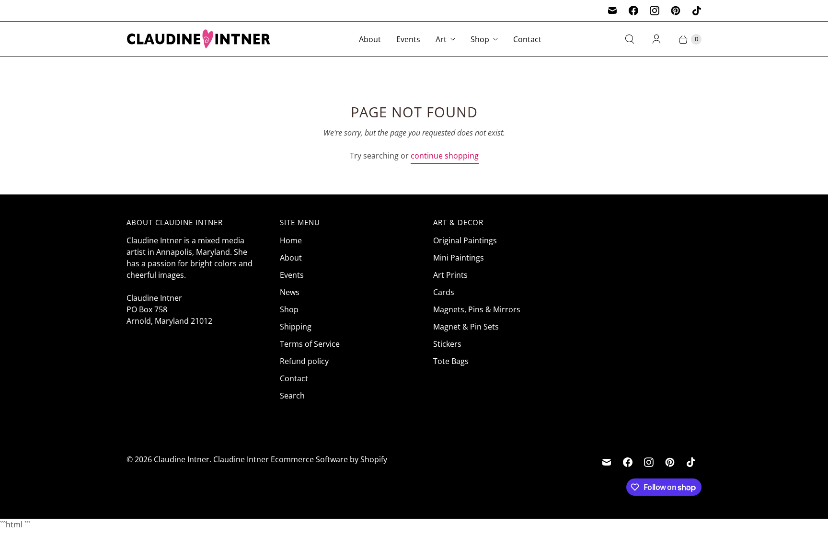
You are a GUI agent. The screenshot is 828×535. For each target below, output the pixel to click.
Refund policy (304, 361)
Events (408, 39)
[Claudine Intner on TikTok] (696, 10)
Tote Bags (451, 361)
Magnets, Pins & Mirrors (476, 309)
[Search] (629, 39)
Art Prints (450, 275)
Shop (480, 39)
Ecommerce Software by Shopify (329, 459)
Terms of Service (310, 344)
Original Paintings (465, 240)
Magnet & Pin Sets (466, 326)
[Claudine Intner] (198, 39)
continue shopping (445, 155)
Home (291, 240)
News (289, 292)
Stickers (447, 344)
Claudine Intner (181, 459)
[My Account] (656, 39)
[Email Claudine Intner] (612, 10)
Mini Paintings (458, 257)
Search (292, 395)
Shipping (295, 326)
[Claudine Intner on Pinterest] (675, 10)
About (370, 39)
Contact (527, 39)
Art (441, 39)
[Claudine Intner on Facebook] (633, 10)
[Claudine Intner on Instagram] (654, 10)
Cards (443, 292)
